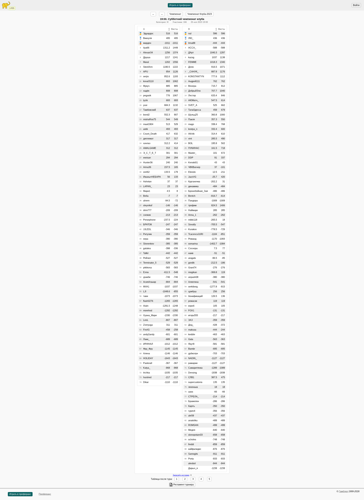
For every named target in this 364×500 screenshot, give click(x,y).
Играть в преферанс (180, 5)
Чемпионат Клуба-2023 (199, 14)
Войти (356, 5)
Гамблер (343, 491)
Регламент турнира (183, 484)
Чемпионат (175, 14)
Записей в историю (181, 475)
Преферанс (45, 494)
